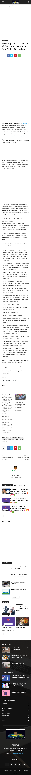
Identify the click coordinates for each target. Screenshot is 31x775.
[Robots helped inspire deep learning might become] (6, 665)
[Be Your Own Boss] (8, 610)
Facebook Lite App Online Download (22, 458)
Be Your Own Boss (6, 616)
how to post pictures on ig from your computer (12, 439)
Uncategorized (9, 6)
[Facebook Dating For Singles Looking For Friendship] (6, 685)
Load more (14, 597)
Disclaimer (5, 770)
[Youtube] (24, 764)
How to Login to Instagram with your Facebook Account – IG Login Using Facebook (20, 406)
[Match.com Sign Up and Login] (6, 591)
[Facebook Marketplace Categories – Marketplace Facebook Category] (6, 678)
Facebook (4, 625)
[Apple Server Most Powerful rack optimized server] (6, 650)
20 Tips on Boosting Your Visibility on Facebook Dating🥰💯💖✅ (19, 500)
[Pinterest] (15, 55)
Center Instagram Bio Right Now (7, 458)
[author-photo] (15, 473)
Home (3, 6)
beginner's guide (5, 613)
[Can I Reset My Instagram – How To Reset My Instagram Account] (8, 424)
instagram (4, 441)
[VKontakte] (19, 764)
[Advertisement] (15, 23)
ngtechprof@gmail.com (19, 753)
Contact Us (25, 770)
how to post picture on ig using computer (15, 437)
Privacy (11, 770)
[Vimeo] (15, 764)
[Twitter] (11, 55)
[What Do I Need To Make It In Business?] (6, 584)
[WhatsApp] (19, 55)
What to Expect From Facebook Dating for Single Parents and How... (8, 629)
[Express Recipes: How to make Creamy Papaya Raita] (6, 657)
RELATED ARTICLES (7, 485)
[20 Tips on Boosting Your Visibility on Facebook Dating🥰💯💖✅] (6, 500)
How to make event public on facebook (13, 136)
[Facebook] (8, 55)
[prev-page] (3, 516)
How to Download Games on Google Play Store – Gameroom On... (22, 608)
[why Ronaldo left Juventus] (22, 621)
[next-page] (5, 516)
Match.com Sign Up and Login (18, 589)
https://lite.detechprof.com (15, 477)
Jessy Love (5, 52)
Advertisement (17, 770)
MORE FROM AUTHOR (19, 485)
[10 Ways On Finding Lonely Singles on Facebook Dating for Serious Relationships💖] (6, 508)
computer (25, 123)
